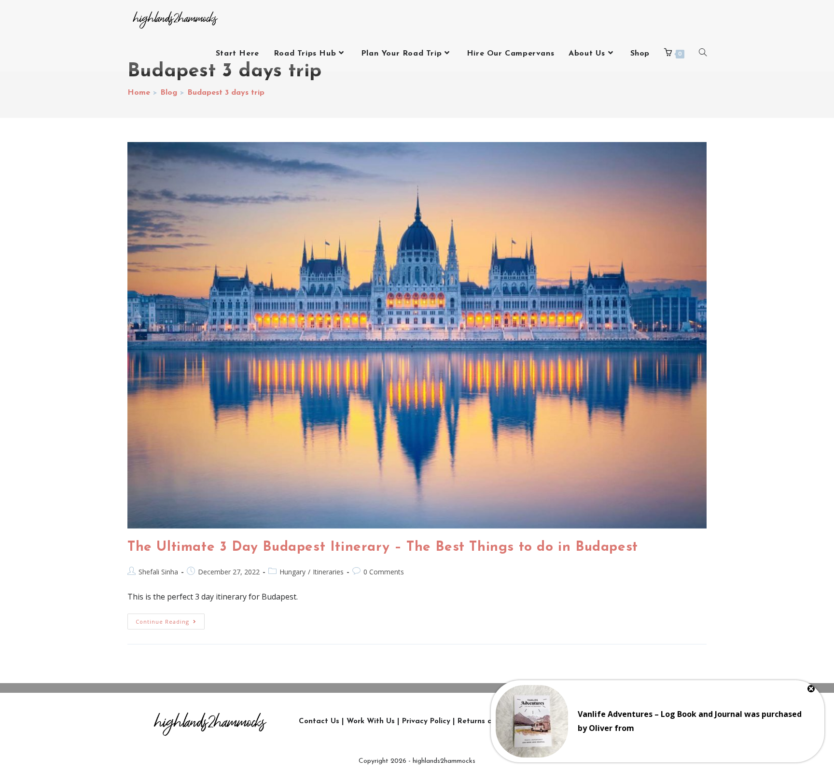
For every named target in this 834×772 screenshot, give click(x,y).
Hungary (292, 571)
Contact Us (319, 721)
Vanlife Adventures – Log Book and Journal (660, 714)
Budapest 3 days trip (225, 93)
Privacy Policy (426, 721)
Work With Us (371, 721)
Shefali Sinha (158, 571)
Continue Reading (170, 619)
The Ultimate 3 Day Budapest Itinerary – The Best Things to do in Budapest (382, 547)
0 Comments (383, 571)
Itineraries (328, 571)
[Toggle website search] (703, 53)
